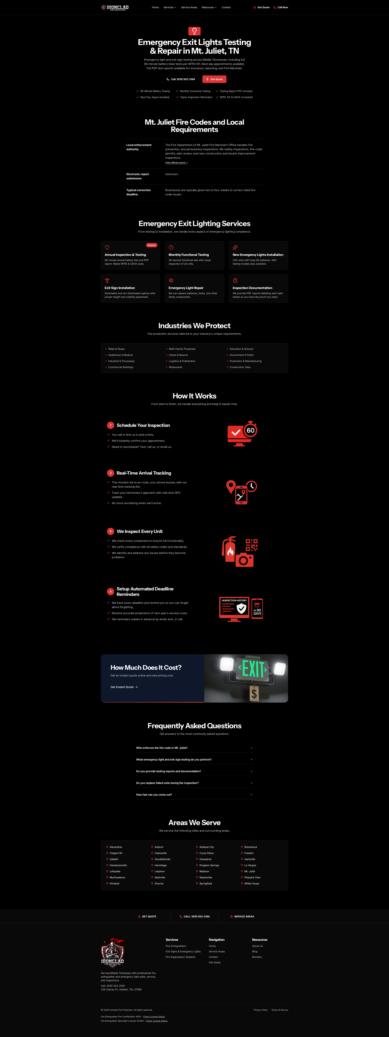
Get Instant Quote (122, 687)
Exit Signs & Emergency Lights (183, 951)
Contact (226, 7)
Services (168, 7)
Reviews (257, 956)
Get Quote (214, 962)
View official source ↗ (176, 162)
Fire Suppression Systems (180, 956)
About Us (257, 945)
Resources (208, 7)
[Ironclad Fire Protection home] (115, 7)
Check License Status (154, 1016)
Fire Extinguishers (176, 945)
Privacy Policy (261, 1010)
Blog (254, 951)
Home (155, 7)
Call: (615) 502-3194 (113, 985)
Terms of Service (279, 1010)
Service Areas (189, 7)
